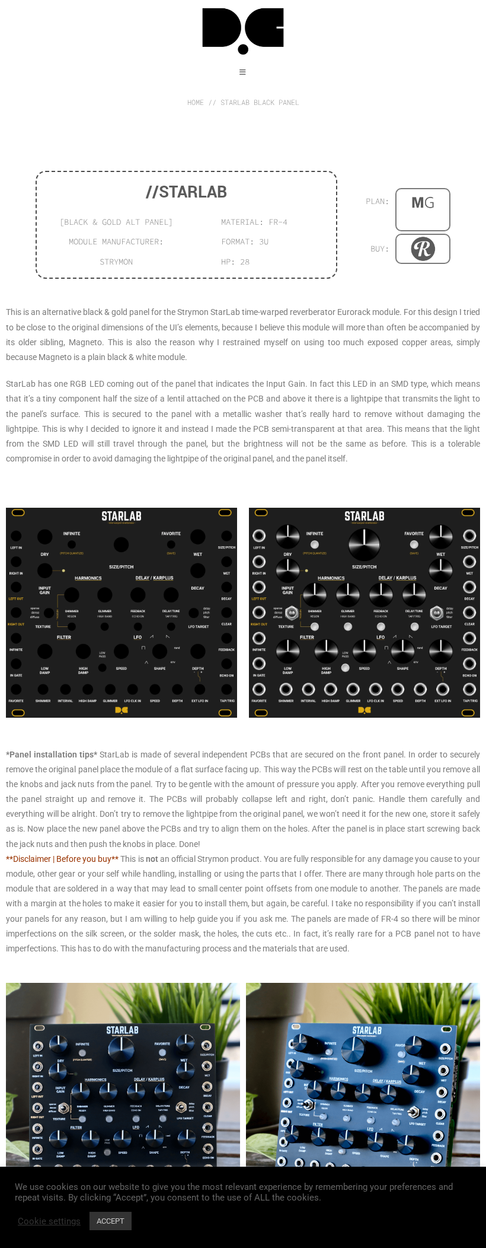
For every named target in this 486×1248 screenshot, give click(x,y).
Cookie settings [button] (49, 1221)
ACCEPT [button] (110, 1221)
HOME (195, 102)
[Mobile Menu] (243, 72)
